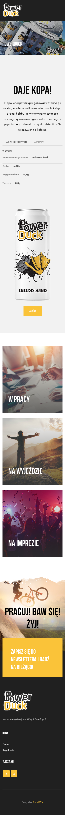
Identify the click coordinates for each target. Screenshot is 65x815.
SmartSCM (38, 802)
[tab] (16, 142)
